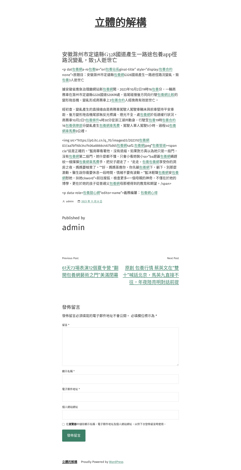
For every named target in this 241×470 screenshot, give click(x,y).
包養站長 (112, 69)
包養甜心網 (91, 193)
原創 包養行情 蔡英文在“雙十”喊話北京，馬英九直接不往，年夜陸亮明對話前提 (151, 275)
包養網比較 (165, 95)
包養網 (77, 69)
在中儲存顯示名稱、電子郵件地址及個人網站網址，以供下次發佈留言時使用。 (116, 424)
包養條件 (92, 120)
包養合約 (165, 69)
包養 (92, 69)
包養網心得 (149, 193)
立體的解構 (120, 22)
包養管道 (159, 146)
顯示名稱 (68, 371)
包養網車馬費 (109, 126)
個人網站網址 (70, 407)
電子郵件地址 (71, 389)
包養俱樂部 (74, 126)
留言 (65, 325)
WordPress (116, 462)
